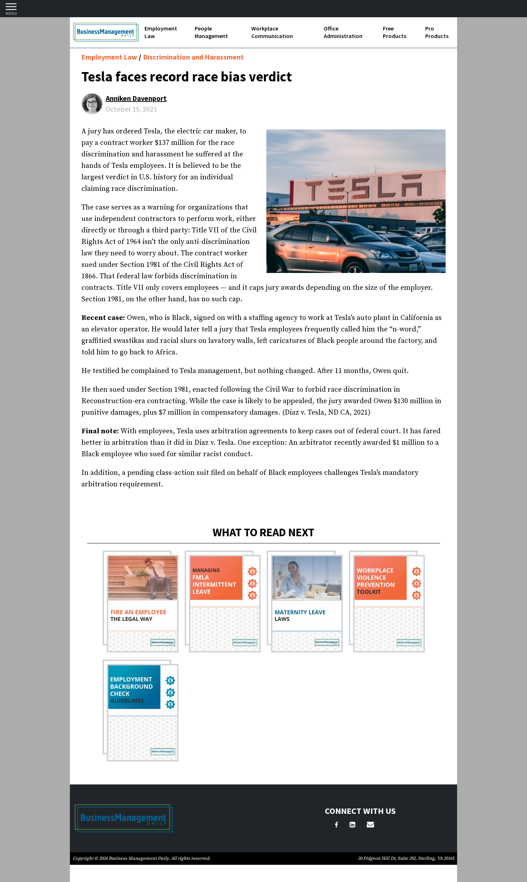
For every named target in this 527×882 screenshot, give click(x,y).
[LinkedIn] (352, 825)
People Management (211, 32)
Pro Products (436, 32)
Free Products (394, 32)
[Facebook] (336, 825)
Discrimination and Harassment (193, 56)
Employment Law (160, 32)
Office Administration (343, 32)
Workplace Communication (272, 32)
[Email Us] (370, 825)
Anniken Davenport (136, 98)
